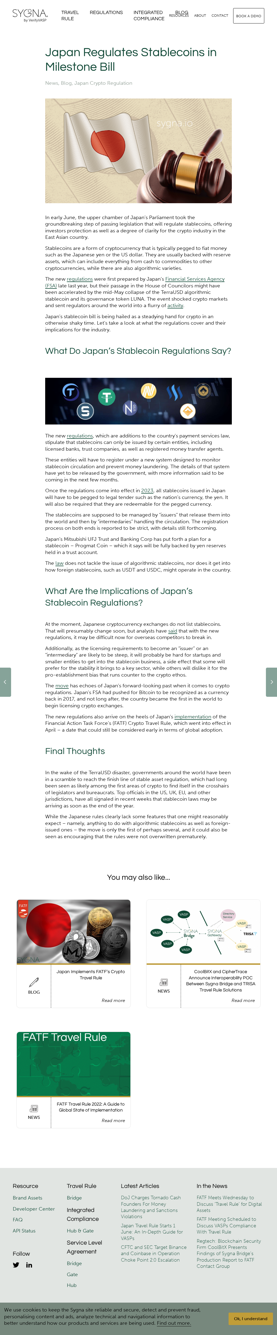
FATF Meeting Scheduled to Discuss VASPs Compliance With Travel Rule (226, 1225)
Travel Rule (70, 15)
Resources (179, 15)
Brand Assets (28, 1198)
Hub (72, 1285)
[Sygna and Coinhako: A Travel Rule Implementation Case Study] (5, 682)
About (200, 15)
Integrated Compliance (149, 15)
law (59, 563)
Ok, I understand (251, 1318)
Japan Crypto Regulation (103, 83)
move (62, 685)
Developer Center (34, 1209)
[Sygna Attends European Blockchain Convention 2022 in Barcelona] (271, 682)
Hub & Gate (80, 1231)
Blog (66, 83)
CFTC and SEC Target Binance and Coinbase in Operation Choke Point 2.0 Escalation (154, 1253)
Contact (220, 15)
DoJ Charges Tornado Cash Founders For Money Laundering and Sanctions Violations (151, 1207)
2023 (147, 490)
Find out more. (174, 1323)
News (51, 83)
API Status (24, 1231)
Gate (72, 1274)
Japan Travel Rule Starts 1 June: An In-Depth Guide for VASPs (152, 1232)
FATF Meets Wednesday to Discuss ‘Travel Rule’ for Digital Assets (229, 1204)
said (172, 631)
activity (175, 305)
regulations (80, 279)
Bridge (74, 1198)
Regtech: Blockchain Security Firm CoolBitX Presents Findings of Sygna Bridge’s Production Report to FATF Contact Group (229, 1253)
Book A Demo (248, 16)
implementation (192, 717)
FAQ (18, 1220)
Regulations (106, 12)
